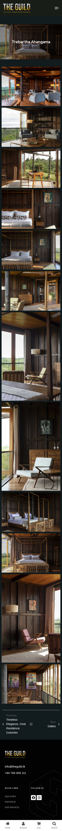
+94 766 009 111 (15, 773)
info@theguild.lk (15, 766)
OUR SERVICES (12, 807)
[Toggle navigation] (49, 8)
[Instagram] (39, 797)
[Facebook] (33, 797)
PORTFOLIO (10, 802)
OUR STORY (10, 796)
